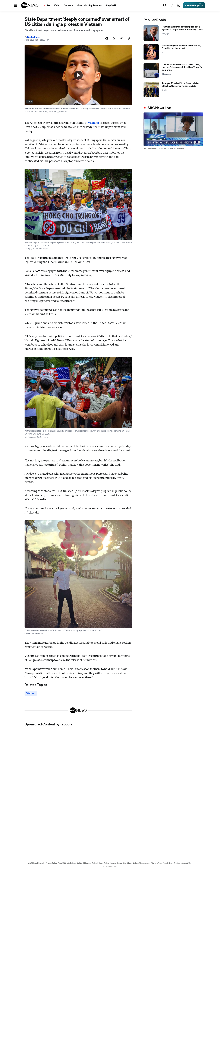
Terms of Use (156, 863)
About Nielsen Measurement (138, 863)
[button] (15, 5)
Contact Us (186, 863)
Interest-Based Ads (118, 863)
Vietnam (93, 122)
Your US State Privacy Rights (70, 863)
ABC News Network (36, 863)
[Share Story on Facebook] (107, 38)
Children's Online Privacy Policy (96, 863)
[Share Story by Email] (122, 38)
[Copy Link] (129, 38)
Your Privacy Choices (171, 863)
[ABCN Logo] (29, 5)
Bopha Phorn (33, 37)
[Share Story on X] (114, 38)
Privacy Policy (51, 863)
